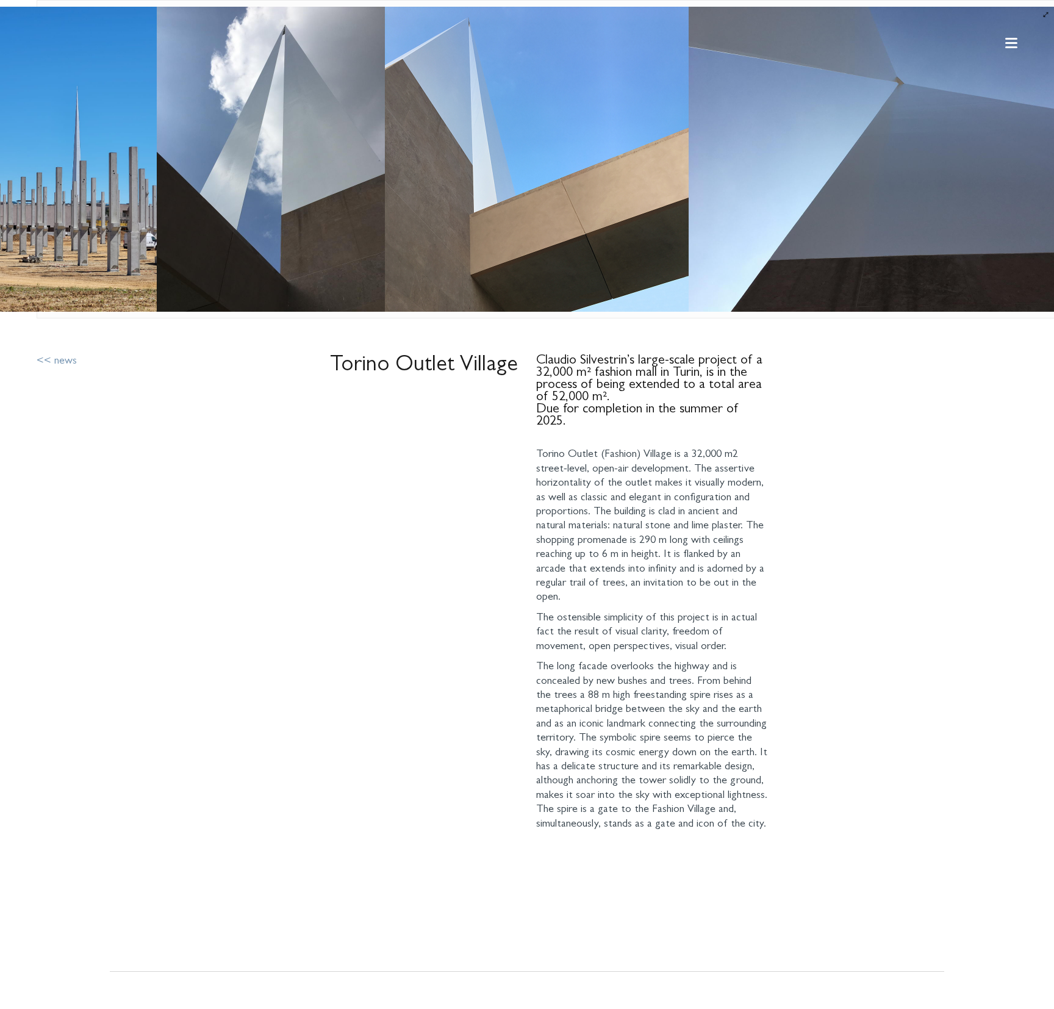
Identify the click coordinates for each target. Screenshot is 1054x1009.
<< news (57, 361)
